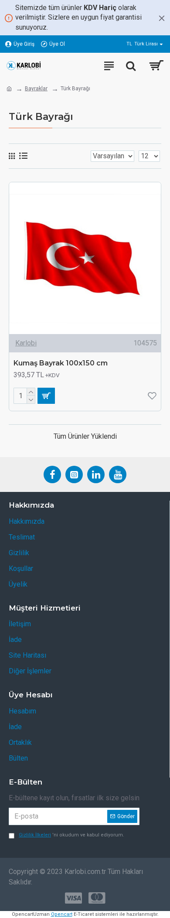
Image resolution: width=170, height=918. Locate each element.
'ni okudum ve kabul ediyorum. (71, 835)
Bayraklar (36, 88)
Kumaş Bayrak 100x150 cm (61, 363)
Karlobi (26, 343)
